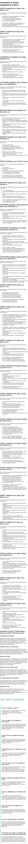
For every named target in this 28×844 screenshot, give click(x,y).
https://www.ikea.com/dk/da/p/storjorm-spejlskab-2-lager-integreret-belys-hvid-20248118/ (13, 210)
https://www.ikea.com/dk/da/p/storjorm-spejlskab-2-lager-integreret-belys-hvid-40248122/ (13, 87)
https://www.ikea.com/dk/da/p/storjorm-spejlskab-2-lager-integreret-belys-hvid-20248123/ (13, 262)
